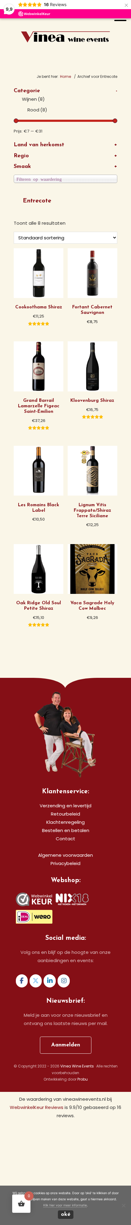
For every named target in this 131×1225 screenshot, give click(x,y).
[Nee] (123, 1205)
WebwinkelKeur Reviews (36, 1107)
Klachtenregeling (65, 822)
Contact (65, 838)
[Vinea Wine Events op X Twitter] (36, 980)
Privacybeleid (65, 863)
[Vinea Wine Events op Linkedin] (50, 980)
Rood (37, 110)
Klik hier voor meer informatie (65, 1205)
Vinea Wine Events (65, 26)
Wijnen (33, 99)
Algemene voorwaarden (65, 855)
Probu (82, 1079)
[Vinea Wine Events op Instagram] (64, 980)
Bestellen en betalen (65, 830)
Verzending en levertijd (65, 805)
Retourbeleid (65, 814)
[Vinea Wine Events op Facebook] (22, 980)
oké (65, 1214)
